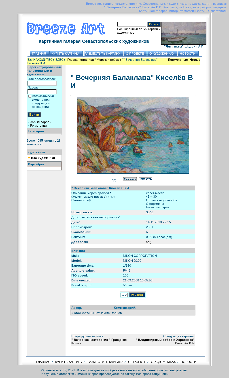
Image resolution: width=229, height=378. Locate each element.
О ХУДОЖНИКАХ (163, 362)
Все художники (43, 158)
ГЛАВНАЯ (43, 362)
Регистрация (39, 125)
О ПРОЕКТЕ (137, 362)
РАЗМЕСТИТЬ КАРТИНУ (105, 362)
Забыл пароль (40, 122)
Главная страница (80, 59)
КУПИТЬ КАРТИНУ (69, 362)
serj (148, 242)
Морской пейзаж (109, 59)
